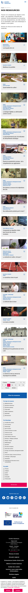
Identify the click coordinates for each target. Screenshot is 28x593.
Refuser (8, 590)
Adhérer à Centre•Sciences (14, 563)
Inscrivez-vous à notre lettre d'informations (14, 570)
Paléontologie (7, 426)
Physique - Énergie (8, 440)
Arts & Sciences (8, 424)
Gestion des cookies (14, 567)
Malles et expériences (9, 411)
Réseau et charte (14, 554)
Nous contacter (14, 551)
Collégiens (7, 470)
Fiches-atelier (7, 409)
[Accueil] (5, 2)
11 (16, 385)
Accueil (2, 7)
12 (20, 385)
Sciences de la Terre (8, 434)
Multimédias (7, 413)
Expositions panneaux (9, 407)
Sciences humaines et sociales (11, 430)
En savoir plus (10, 587)
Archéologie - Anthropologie (10, 456)
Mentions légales (14, 574)
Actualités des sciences (9, 422)
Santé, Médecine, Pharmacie (10, 436)
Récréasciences (8, 415)
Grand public (7, 476)
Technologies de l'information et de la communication (12, 461)
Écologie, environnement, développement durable (14, 450)
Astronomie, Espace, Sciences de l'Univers (13, 454)
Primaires (7, 468)
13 (23, 385)
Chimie (6, 452)
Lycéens (6, 472)
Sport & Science (8, 428)
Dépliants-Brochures (8, 403)
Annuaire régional (14, 557)
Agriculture (7, 444)
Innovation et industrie (9, 446)
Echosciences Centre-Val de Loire (14, 560)
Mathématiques (8, 442)
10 (12, 385)
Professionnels (8, 478)
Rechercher (14, 484)
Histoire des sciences (9, 448)
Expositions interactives (9, 405)
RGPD (14, 577)
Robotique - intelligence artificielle (11, 438)
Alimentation (7, 458)
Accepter (18, 590)
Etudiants (6, 474)
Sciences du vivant (8, 432)
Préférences (17, 587)
